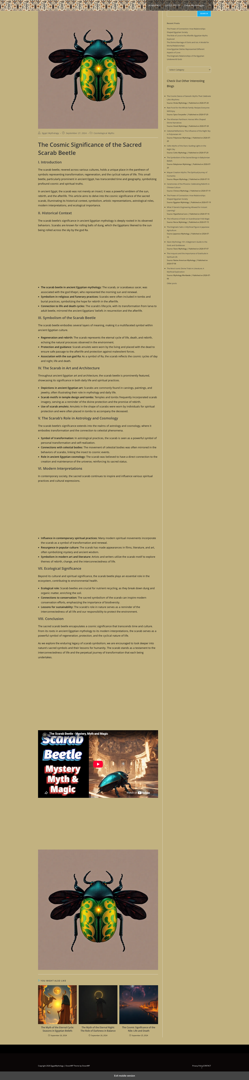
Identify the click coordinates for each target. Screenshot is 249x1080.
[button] (210, 5)
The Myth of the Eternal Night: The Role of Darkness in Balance (98, 1029)
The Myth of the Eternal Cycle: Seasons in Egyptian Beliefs (57, 1029)
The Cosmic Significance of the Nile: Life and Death (138, 1029)
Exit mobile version (124, 1075)
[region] (98, 258)
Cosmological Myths (104, 133)
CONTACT (207, 1066)
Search (204, 13)
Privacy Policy (197, 1066)
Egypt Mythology (50, 133)
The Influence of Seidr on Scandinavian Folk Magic (188, 218)
